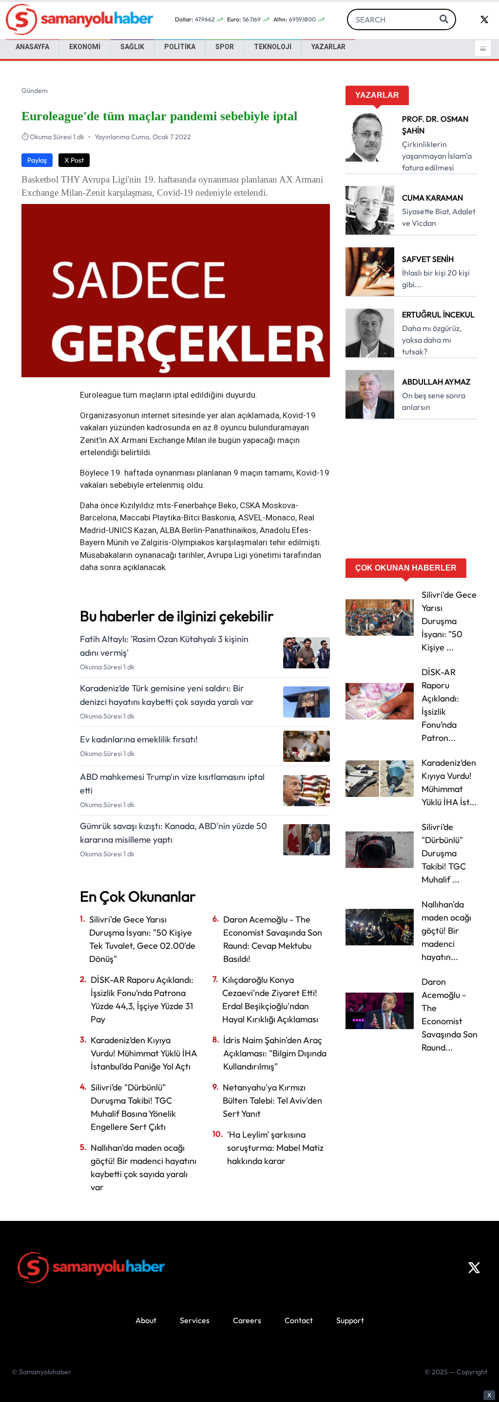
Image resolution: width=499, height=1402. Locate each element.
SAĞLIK (132, 47)
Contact (299, 1320)
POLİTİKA (179, 47)
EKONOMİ (84, 47)
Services (195, 1320)
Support (350, 1320)
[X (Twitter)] (474, 1267)
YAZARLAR (328, 47)
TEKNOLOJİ (272, 47)
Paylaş (37, 160)
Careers (247, 1320)
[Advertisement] (411, 492)
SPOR (224, 47)
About (145, 1320)
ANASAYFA (32, 47)
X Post (74, 160)
